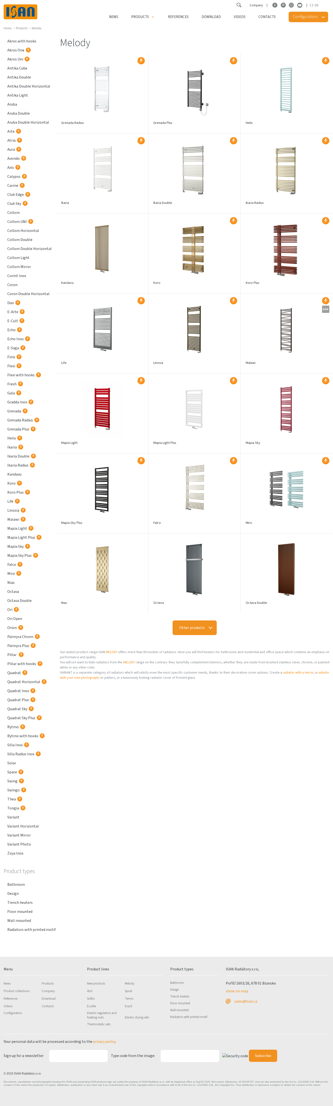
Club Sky (14, 203)
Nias (11, 582)
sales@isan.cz (245, 1001)
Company (256, 5)
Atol (89, 991)
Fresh (12, 384)
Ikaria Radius (18, 465)
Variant (13, 817)
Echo (11, 330)
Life (10, 501)
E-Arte (12, 312)
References (178, 17)
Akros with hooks (21, 41)
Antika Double (19, 77)
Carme (12, 185)
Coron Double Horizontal (28, 294)
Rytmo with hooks (22, 736)
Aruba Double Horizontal (28, 122)
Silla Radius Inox (20, 754)
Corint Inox (16, 276)
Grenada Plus (18, 429)
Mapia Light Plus (21, 537)
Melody (129, 983)
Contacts (267, 17)
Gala (11, 393)
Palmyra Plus (18, 645)
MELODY (112, 652)
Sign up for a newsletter (24, 1055)
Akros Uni (15, 59)
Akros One (15, 50)
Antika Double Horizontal (28, 86)
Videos (239, 17)
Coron (12, 285)
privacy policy (104, 1041)
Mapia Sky (15, 546)
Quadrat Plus (18, 700)
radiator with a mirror (298, 672)
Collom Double (19, 239)
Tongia (13, 808)
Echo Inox (15, 339)
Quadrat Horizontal (23, 682)
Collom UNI (17, 221)
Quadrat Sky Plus (21, 718)
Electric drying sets (137, 1017)
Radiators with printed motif (31, 929)
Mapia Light (17, 528)
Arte (11, 131)
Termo (129, 998)
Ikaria (12, 447)
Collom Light (18, 257)
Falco (11, 564)
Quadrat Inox (18, 691)
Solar (11, 763)
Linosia (13, 510)
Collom (13, 212)
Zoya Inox (15, 853)
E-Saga (13, 348)
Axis (10, 167)
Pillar (12, 655)
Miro (11, 573)
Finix (11, 357)
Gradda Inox (17, 402)
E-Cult (12, 321)
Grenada (14, 411)
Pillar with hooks (21, 664)
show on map (237, 991)
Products (140, 17)
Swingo (13, 790)
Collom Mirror (19, 266)
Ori (9, 609)
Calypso (13, 176)
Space (12, 772)
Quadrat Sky (17, 709)
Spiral (128, 991)
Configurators (13, 1013)
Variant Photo (19, 844)
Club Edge (15, 194)
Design (13, 893)
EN (316, 5)
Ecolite (91, 1006)
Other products (192, 627)
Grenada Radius (20, 420)
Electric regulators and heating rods (102, 1015)
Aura (11, 149)
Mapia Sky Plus (19, 555)
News (113, 17)
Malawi (13, 519)
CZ (311, 5)
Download (211, 17)
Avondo (13, 158)
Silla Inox (15, 745)
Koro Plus (15, 492)
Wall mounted (19, 920)
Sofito (91, 998)
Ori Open (14, 618)
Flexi (11, 366)
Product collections (16, 991)
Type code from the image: (133, 1055)
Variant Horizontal (23, 826)
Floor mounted (19, 911)
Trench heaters (20, 902)
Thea (11, 799)
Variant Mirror (19, 835)
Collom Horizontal (23, 230)
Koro (11, 483)
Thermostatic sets (98, 1024)
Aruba (12, 104)
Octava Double (19, 600)
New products (96, 983)
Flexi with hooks (21, 375)
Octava (13, 591)
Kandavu (14, 474)
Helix (11, 438)
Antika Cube (17, 68)
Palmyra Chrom (20, 636)
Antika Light (17, 95)
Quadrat (14, 673)
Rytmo (13, 727)
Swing (12, 781)
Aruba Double (18, 113)
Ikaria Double (18, 456)
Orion (12, 627)
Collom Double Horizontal (29, 248)
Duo (10, 303)
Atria (11, 140)
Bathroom (16, 884)
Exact (128, 1006)
